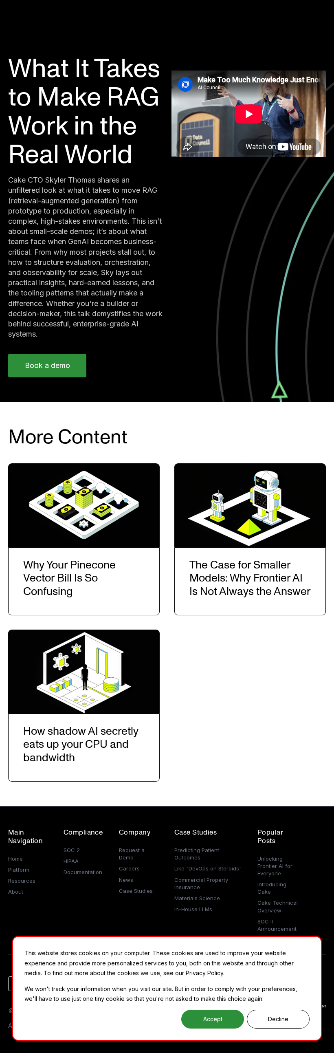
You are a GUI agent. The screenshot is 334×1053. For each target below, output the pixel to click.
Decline (278, 1019)
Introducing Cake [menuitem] (271, 888)
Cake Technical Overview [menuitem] (277, 906)
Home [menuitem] (15, 858)
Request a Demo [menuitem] (132, 854)
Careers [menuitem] (129, 868)
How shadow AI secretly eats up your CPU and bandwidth (80, 744)
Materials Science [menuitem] (197, 898)
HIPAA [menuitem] (71, 861)
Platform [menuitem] (18, 869)
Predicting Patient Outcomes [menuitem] (196, 854)
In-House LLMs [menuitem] (193, 909)
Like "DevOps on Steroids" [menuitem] (208, 868)
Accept (212, 1019)
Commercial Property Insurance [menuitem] (201, 883)
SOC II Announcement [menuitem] (277, 925)
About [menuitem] (15, 891)
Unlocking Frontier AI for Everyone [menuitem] (274, 866)
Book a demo (47, 365)
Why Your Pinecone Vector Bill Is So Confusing (69, 578)
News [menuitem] (126, 880)
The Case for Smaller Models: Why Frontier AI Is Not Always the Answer (250, 578)
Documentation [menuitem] (83, 872)
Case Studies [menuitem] (136, 891)
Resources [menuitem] (21, 880)
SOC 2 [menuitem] (72, 850)
